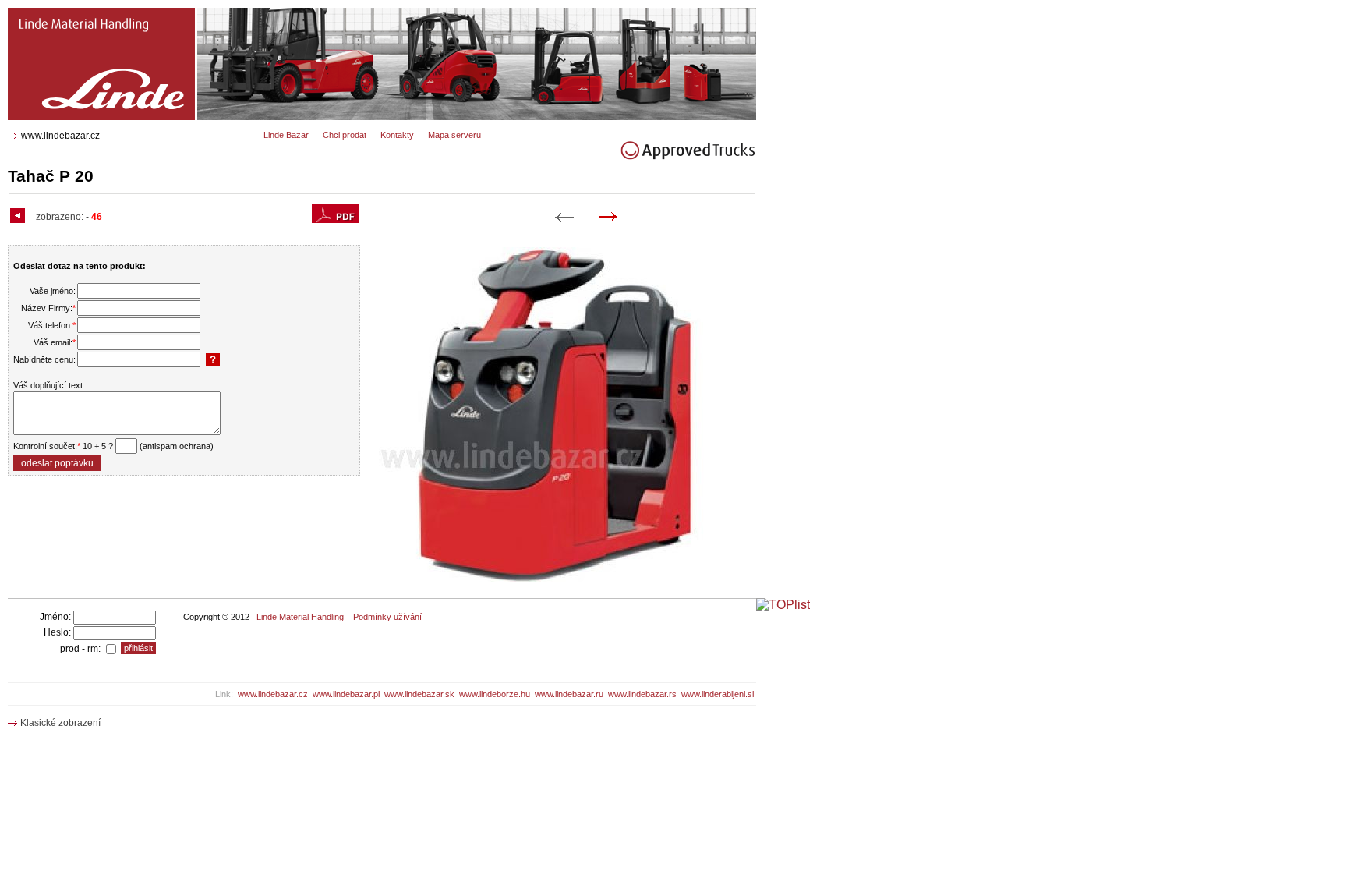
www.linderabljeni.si (717, 694)
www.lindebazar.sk (419, 694)
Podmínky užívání (387, 616)
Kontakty (397, 135)
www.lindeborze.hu (494, 694)
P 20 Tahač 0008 (46, 13)
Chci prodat (344, 135)
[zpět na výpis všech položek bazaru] (19, 216)
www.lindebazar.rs (642, 694)
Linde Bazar (286, 135)
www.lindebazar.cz (60, 135)
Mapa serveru (454, 135)
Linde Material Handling (300, 616)
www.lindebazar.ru (569, 694)
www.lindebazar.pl (346, 694)
